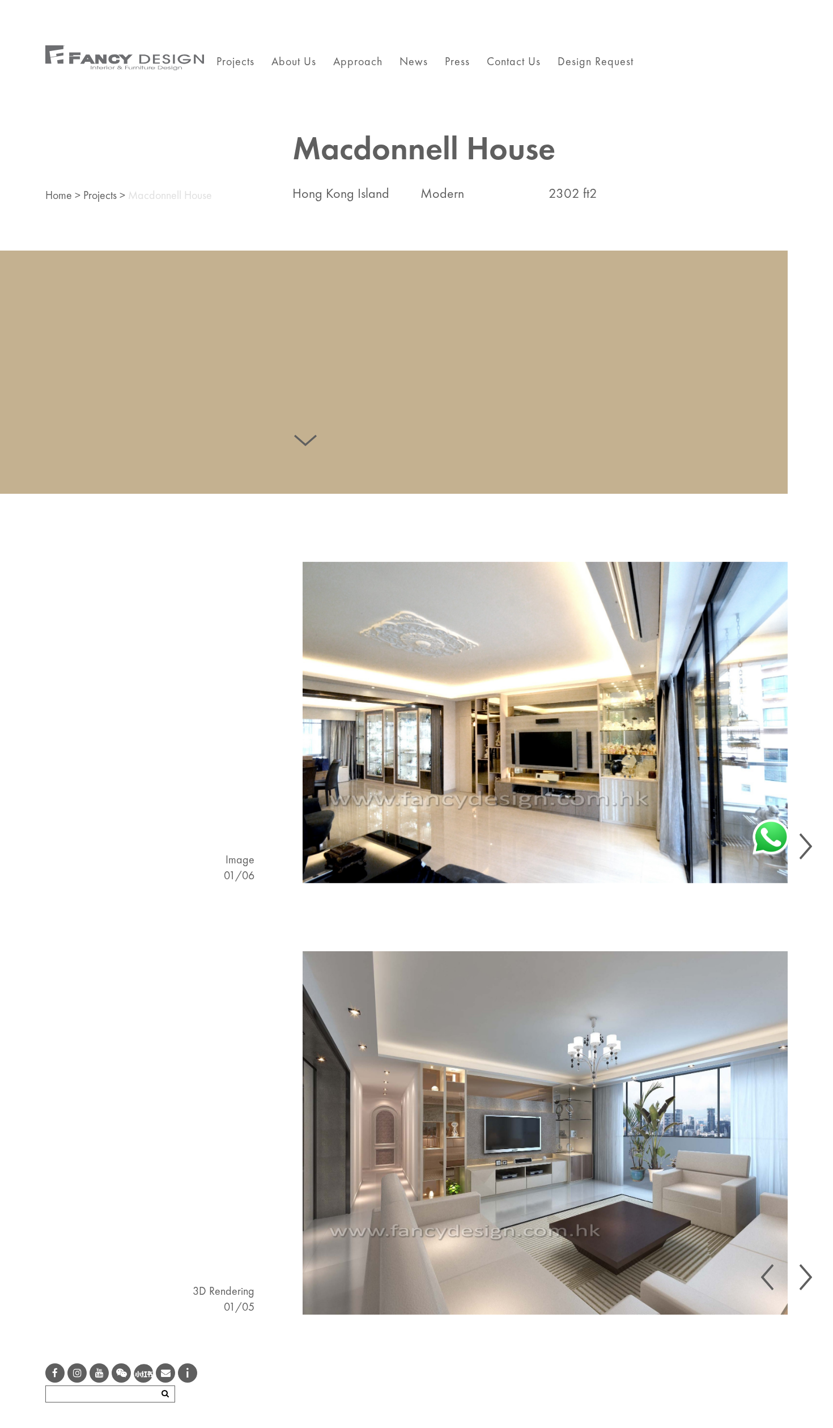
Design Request (596, 61)
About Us (293, 61)
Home (58, 195)
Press (457, 61)
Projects (235, 61)
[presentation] (806, 846)
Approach (357, 61)
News (414, 61)
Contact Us (514, 61)
